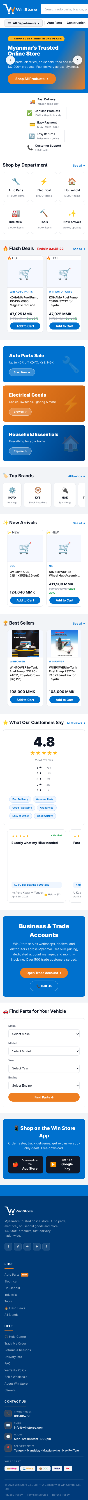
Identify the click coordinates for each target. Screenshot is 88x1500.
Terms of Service (37, 1494)
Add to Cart (25, 326)
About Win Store (16, 1383)
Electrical (11, 1281)
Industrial (11, 1294)
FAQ (7, 1363)
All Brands (12, 1314)
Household (12, 1288)
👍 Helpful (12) (53, 894)
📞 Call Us (44, 986)
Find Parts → (44, 1097)
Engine (12, 1077)
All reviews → (76, 723)
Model (12, 1043)
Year (11, 1060)
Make (12, 1025)
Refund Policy (61, 1494)
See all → (79, 165)
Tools (8, 1301)
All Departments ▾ (26, 23)
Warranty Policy (15, 1370)
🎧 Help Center (15, 1336)
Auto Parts (54, 22)
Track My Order (15, 1343)
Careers (10, 1390)
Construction (76, 22)
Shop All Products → (31, 79)
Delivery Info (13, 1357)
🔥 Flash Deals (15, 1308)
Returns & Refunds (18, 1350)
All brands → (76, 476)
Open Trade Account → (44, 973)
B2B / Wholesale (16, 1377)
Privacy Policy (14, 1494)
